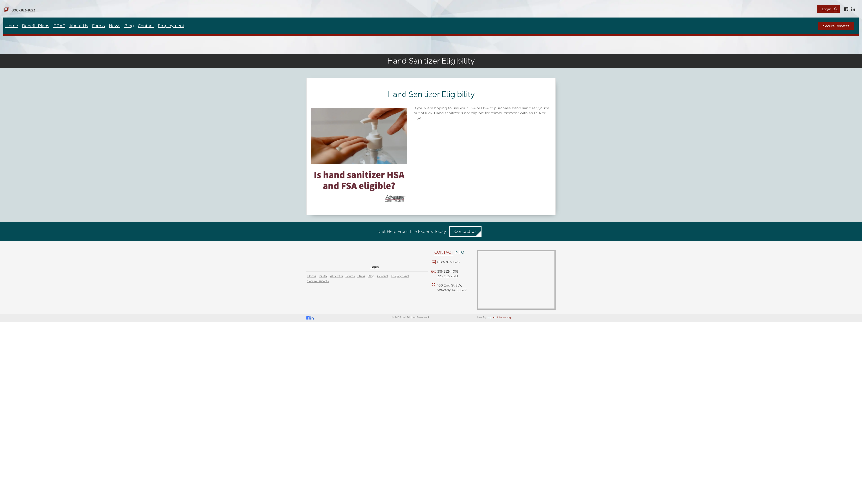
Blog (129, 25)
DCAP (59, 25)
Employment (171, 25)
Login (826, 9)
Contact (146, 25)
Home (11, 25)
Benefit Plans (35, 25)
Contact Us (465, 231)
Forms (98, 25)
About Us (78, 25)
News (114, 25)
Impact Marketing (499, 317)
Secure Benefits (836, 26)
